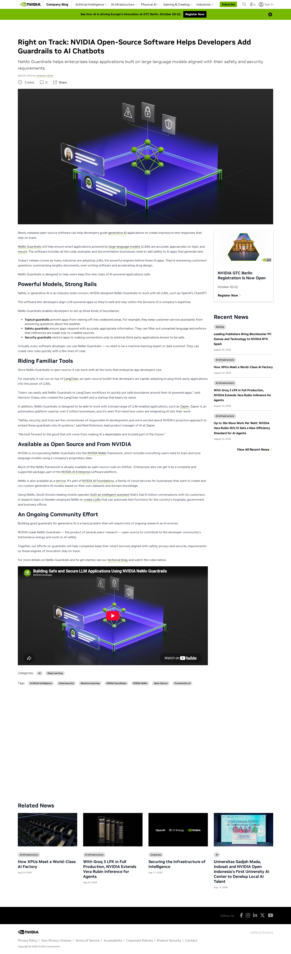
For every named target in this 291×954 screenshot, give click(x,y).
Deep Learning (55, 673)
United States (261, 932)
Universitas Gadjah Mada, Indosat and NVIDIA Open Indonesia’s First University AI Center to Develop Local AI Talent (241, 871)
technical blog (117, 560)
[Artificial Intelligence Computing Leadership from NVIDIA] (30, 4)
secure (22, 251)
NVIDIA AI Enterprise (76, 472)
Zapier (184, 406)
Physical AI (148, 4)
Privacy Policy (27, 940)
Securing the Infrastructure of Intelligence (176, 864)
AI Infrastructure (122, 4)
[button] (228, 4)
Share (63, 82)
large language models (125, 246)
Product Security (169, 940)
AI (39, 673)
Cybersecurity (66, 683)
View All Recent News (253, 449)
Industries (204, 4)
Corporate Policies (139, 940)
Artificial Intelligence (89, 4)
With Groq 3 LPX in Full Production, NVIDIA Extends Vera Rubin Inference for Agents (242, 395)
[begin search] (244, 4)
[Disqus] (145, 740)
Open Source (160, 683)
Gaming (220, 326)
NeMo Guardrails (29, 246)
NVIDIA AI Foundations (98, 481)
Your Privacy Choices (56, 940)
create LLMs (92, 499)
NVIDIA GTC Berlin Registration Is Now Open (242, 275)
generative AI (117, 233)
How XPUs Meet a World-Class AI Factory (243, 367)
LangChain (71, 379)
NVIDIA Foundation (116, 683)
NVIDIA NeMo (97, 453)
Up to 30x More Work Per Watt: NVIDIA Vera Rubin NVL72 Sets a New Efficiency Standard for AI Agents (242, 428)
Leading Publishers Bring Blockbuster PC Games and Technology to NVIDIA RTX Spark (242, 339)
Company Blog (57, 4)
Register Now (228, 295)
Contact (191, 940)
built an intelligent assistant (109, 494)
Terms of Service (87, 940)
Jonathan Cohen (44, 75)
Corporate (155, 854)
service (61, 481)
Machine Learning (90, 683)
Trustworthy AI (182, 683)
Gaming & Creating (176, 4)
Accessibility (113, 940)
